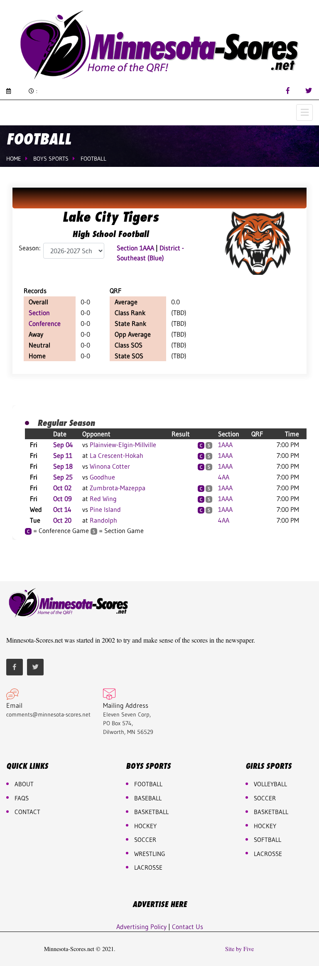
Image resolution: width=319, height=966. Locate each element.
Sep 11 (62, 455)
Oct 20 (62, 520)
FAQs (22, 798)
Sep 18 (63, 466)
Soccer (145, 840)
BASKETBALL (151, 812)
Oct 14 (62, 509)
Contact (27, 812)
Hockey (265, 826)
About (24, 784)
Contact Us (187, 926)
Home (13, 158)
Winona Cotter (110, 466)
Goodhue (102, 477)
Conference (45, 323)
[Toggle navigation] (304, 112)
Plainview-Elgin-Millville (123, 444)
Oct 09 (62, 498)
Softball (267, 840)
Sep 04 (63, 444)
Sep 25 (63, 477)
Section (39, 312)
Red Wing (103, 498)
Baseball (148, 798)
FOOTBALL (148, 784)
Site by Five (239, 949)
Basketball (271, 812)
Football (93, 158)
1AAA (225, 444)
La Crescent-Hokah (116, 455)
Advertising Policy (141, 926)
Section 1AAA (135, 248)
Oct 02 (62, 488)
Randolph (103, 520)
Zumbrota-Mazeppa (117, 488)
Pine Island (105, 509)
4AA (223, 477)
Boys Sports (51, 158)
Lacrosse (148, 867)
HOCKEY (145, 826)
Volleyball (270, 784)
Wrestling (149, 854)
